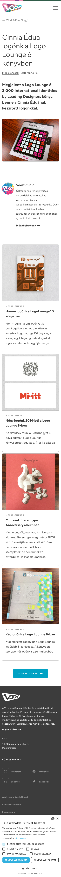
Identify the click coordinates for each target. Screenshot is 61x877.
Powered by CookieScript (30, 873)
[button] (30, 868)
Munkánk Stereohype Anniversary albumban (22, 522)
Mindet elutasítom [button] (45, 859)
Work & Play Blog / (16, 20)
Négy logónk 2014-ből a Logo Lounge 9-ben (28, 422)
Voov (12, 7)
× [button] (57, 818)
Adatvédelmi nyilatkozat (15, 796)
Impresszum (8, 811)
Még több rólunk (26, 225)
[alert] (30, 846)
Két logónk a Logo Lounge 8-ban (30, 634)
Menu (55, 8)
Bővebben (21, 837)
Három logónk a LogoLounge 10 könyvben (30, 313)
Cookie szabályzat (11, 804)
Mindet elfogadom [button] (16, 859)
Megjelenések (10, 72)
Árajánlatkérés (9, 729)
